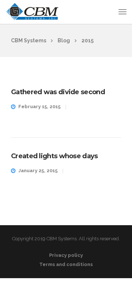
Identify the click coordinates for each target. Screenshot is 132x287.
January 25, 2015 (38, 170)
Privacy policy (66, 255)
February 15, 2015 (39, 106)
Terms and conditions (66, 264)
